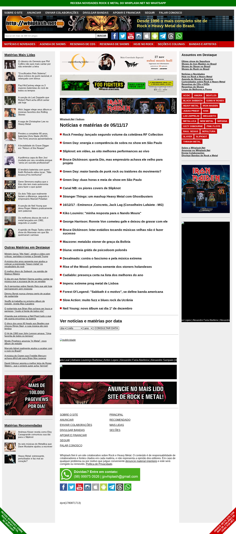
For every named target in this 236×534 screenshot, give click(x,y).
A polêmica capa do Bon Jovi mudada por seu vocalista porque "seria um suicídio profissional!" (35, 160)
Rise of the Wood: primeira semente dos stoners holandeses (107, 266)
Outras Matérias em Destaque (27, 247)
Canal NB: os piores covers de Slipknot (92, 188)
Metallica (189, 121)
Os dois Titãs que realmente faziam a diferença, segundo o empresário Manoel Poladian (33, 196)
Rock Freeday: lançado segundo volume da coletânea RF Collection (113, 134)
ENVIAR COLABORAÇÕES (62, 12)
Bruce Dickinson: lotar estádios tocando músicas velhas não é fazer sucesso (113, 231)
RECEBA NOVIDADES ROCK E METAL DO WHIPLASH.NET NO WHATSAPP (118, 3)
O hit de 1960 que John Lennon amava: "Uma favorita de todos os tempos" (27, 334)
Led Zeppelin (191, 116)
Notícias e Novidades (193, 74)
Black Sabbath (192, 100)
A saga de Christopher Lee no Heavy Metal (33, 122)
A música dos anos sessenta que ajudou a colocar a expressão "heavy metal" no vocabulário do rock (25, 264)
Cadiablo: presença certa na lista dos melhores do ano (103, 275)
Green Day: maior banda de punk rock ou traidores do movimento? (112, 171)
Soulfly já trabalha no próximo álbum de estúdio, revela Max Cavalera (24, 302)
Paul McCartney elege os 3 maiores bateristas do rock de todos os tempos (33, 88)
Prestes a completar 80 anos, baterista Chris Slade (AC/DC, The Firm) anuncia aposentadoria (35, 136)
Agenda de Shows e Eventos (197, 79)
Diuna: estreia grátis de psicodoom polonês (95, 250)
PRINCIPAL (116, 414)
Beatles (211, 95)
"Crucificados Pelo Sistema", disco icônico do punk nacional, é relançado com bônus (35, 76)
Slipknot (201, 136)
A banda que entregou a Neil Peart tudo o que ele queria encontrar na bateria (27, 317)
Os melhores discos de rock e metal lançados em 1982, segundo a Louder (33, 220)
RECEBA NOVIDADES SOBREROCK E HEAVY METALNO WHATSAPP (11, 522)
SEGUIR (150, 12)
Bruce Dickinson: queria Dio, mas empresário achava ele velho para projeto (113, 161)
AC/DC (186, 95)
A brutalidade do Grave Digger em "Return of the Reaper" (33, 146)
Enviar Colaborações (193, 153)
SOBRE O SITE (13, 12)
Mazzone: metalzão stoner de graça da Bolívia (96, 241)
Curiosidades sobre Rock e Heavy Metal (203, 81)
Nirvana (222, 121)
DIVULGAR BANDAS (96, 12)
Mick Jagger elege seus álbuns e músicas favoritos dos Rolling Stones (35, 112)
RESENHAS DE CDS (82, 44)
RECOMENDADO (119, 420)
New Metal (207, 121)
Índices (80, 119)
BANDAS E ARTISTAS (202, 44)
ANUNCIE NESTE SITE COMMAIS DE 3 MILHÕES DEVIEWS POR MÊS (225, 522)
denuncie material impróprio (141, 461)
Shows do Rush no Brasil (195, 69)
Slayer (187, 136)
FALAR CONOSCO (170, 12)
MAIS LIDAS (116, 425)
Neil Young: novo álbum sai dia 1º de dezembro (97, 308)
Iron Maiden (210, 105)
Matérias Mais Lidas (19, 55)
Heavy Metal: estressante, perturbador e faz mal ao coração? (31, 458)
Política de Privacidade (99, 464)
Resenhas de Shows (193, 86)
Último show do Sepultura (196, 61)
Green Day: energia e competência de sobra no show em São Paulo (112, 143)
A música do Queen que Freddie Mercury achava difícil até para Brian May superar (25, 356)
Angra (198, 95)
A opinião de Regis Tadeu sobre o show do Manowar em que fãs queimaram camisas (35, 232)
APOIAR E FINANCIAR (126, 12)
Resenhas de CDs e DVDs (196, 84)
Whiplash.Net (67, 119)
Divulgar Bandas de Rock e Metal (200, 155)
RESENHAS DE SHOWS (114, 44)
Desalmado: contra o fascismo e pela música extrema (102, 258)
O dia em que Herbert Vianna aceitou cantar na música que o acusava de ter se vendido (28, 280)
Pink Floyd (213, 126)
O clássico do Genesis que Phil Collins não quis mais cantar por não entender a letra (34, 64)
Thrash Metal (192, 141)
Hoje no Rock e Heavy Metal (197, 76)
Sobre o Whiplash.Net (193, 147)
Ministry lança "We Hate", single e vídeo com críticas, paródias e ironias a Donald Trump (27, 255)
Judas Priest (191, 111)
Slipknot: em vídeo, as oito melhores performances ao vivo (106, 151)
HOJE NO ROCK (143, 44)
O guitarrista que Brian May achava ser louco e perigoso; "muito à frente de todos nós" (28, 309)
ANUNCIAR (34, 12)
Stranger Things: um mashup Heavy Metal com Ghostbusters (108, 196)
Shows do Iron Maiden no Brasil (199, 64)
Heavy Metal (191, 105)
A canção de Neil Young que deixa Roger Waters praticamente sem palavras (35, 208)
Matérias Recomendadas (23, 425)
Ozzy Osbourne (193, 126)
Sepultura (208, 131)
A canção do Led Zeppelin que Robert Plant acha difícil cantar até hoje (33, 100)
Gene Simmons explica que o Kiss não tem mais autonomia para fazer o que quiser (33, 184)
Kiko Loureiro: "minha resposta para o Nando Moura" (102, 213)
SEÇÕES (171, 44)
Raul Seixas (190, 131)
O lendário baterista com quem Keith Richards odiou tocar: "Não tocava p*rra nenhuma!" (34, 172)
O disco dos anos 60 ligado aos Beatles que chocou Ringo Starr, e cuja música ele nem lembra (26, 326)
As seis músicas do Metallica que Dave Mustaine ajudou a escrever (35, 445)
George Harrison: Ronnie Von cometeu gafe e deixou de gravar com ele (115, 221)
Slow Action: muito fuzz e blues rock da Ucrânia (98, 300)
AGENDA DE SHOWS (53, 44)
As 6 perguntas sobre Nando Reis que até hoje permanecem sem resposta (28, 287)
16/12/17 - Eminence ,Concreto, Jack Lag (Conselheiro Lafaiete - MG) (113, 204)
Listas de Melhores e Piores (197, 89)
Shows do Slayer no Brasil (196, 66)
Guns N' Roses (215, 100)
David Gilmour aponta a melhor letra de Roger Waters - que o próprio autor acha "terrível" (28, 364)
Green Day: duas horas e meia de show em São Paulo (102, 179)
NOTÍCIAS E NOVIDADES (19, 44)
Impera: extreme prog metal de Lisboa (90, 283)
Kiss (205, 111)
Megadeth (209, 116)
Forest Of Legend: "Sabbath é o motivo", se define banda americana (113, 291)
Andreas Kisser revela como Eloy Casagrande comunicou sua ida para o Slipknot (35, 434)
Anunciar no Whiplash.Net (196, 150)
